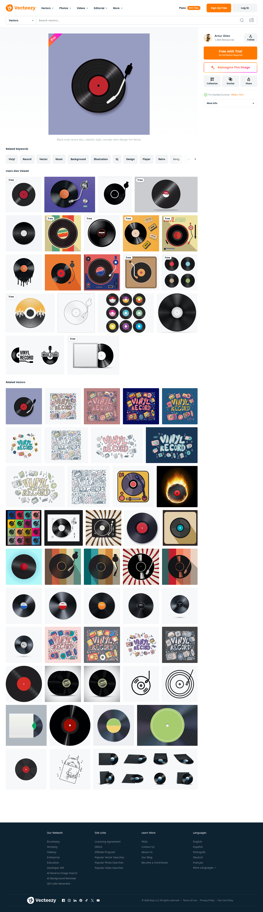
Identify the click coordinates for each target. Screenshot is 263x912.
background (78, 159)
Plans (182, 8)
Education (53, 862)
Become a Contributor (155, 862)
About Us (147, 852)
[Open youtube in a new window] (98, 900)
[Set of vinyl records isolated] (180, 272)
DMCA (98, 847)
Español (198, 847)
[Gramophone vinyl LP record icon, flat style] (180, 528)
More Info (212, 103)
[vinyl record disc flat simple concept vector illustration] (115, 194)
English (197, 841)
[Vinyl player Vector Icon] (141, 272)
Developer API (55, 867)
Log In (245, 8)
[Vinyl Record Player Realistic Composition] (69, 194)
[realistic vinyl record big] (167, 725)
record (27, 159)
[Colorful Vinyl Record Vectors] (126, 313)
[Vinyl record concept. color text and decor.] (117, 445)
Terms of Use (190, 900)
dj (117, 159)
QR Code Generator (58, 883)
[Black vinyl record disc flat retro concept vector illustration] (103, 528)
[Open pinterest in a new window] (80, 900)
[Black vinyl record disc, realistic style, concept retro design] (24, 406)
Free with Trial (230, 53)
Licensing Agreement (108, 841)
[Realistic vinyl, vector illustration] (63, 684)
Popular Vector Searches (109, 857)
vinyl (12, 159)
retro (161, 159)
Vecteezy (52, 847)
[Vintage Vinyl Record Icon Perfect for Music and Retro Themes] (180, 684)
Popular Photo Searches (109, 862)
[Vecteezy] (20, 8)
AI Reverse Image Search (62, 873)
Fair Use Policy (225, 900)
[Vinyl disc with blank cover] (93, 355)
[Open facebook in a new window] (63, 900)
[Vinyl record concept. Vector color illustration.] (66, 445)
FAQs (145, 841)
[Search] (242, 20)
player (146, 159)
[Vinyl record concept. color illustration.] (63, 406)
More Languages (203, 867)
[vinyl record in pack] (26, 725)
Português (199, 852)
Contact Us (148, 847)
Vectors (46, 8)
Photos (63, 8)
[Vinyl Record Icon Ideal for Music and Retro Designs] (141, 684)
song (176, 159)
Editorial (99, 8)
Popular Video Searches (109, 867)
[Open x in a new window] (92, 900)
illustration (101, 159)
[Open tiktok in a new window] (86, 900)
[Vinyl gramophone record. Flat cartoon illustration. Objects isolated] (26, 769)
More (116, 8)
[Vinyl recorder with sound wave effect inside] (30, 313)
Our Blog (147, 857)
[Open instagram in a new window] (69, 900)
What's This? (237, 94)
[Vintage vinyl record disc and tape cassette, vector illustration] (141, 233)
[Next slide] (192, 159)
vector (43, 159)
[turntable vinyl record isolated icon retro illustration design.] (133, 486)
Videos (81, 8)
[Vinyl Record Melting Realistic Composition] (24, 272)
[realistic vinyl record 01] (113, 725)
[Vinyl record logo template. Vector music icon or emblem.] (35, 355)
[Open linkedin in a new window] (75, 900)
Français (198, 862)
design (130, 159)
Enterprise (53, 857)
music (59, 159)
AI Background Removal (61, 878)
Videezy (51, 852)
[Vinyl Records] (63, 233)
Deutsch (198, 857)
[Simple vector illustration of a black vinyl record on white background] (70, 725)
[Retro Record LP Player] (63, 272)
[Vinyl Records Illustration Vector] (24, 233)
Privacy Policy (207, 900)
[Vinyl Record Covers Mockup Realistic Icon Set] (145, 769)
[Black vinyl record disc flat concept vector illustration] (23, 528)
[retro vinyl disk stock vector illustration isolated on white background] (177, 313)
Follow (250, 39)
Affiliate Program (105, 852)
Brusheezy (53, 841)
